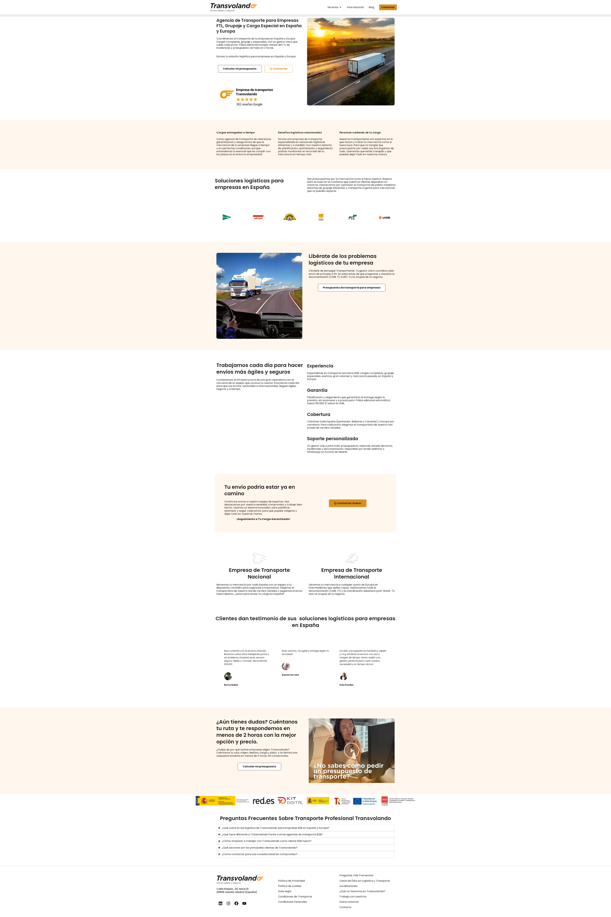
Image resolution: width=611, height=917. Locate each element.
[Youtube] (244, 903)
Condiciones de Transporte (295, 896)
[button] (352, 750)
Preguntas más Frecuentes (356, 875)
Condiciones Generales (292, 902)
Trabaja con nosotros (352, 896)
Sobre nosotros (349, 902)
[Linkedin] (220, 903)
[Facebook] (236, 903)
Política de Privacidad (291, 881)
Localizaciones (348, 886)
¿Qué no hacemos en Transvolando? (362, 891)
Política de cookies (289, 886)
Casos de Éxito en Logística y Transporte (364, 881)
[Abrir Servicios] (340, 7)
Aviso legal (284, 891)
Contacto (345, 907)
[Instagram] (228, 903)
